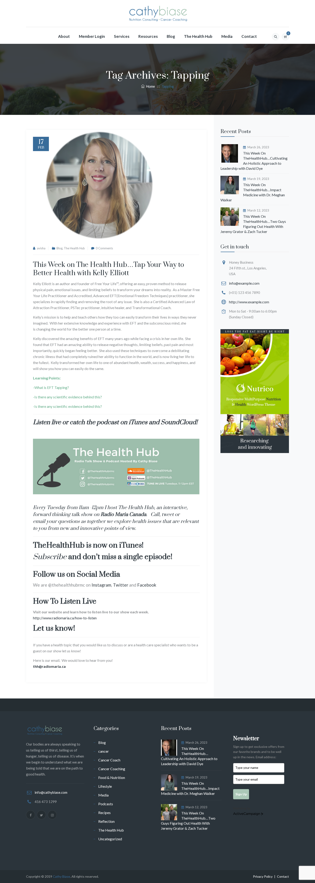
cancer (103, 751)
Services (121, 36)
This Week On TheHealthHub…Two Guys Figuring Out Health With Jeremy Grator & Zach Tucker (253, 224)
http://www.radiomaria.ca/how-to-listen (65, 618)
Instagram (101, 585)
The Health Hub (198, 36)
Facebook (146, 585)
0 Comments (104, 248)
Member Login (92, 36)
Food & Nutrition (111, 777)
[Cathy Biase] (157, 13)
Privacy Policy (263, 876)
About (64, 36)
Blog (171, 36)
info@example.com (244, 283)
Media (226, 36)
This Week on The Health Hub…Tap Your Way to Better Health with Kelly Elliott (108, 268)
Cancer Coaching (111, 769)
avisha (41, 248)
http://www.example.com (249, 302)
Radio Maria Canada (123, 514)
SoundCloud (178, 422)
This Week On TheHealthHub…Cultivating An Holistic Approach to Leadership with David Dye (254, 160)
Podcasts (105, 804)
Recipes (104, 812)
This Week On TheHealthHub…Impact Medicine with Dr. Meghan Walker (252, 192)
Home (150, 86)
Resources (148, 36)
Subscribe (50, 557)
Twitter (120, 585)
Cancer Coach (109, 760)
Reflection (106, 821)
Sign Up (241, 794)
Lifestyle (105, 786)
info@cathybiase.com (51, 792)
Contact (249, 36)
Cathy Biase (61, 876)
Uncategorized (110, 839)
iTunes (138, 422)
